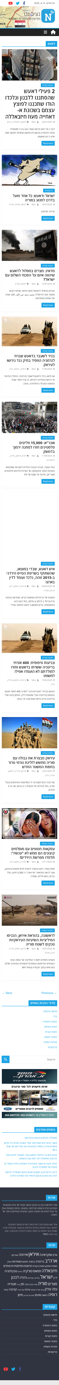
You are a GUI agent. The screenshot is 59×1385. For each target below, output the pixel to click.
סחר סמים (33, 1284)
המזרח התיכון (51, 1266)
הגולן (9, 1261)
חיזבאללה (16, 122)
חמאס (37, 1271)
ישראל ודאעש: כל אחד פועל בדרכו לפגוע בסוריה (34, 197)
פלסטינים (51, 460)
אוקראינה (45, 1254)
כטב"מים (31, 1278)
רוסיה (52, 1294)
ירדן (11, 586)
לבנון (9, 122)
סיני (18, 1284)
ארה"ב (17, 771)
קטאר (6, 1289)
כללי (55, 1016)
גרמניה (23, 369)
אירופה (23, 586)
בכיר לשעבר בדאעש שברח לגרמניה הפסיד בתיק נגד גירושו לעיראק (31, 360)
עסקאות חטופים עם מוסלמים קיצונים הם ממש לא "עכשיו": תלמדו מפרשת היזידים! (33, 853)
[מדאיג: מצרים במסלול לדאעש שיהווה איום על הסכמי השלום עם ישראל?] (29, 232)
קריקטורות (49, 190)
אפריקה (14, 1255)
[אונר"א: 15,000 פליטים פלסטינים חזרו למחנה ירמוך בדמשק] (29, 404)
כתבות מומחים (50, 1026)
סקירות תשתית (50, 1042)
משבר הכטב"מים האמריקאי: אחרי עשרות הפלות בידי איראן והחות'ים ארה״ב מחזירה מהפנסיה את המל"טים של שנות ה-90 (30, 1146)
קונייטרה (20, 1289)
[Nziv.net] (53, 32)
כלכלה (23, 1278)
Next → (7, 993)
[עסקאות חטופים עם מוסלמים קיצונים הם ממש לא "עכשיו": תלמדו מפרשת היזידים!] (29, 810)
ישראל (17, 204)
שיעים (47, 952)
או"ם (24, 455)
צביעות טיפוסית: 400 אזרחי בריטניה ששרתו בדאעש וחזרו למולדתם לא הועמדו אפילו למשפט (33, 669)
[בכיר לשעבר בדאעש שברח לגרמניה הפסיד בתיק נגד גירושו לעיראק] (29, 318)
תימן (20, 1295)
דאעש (23, 122)
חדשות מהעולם (50, 1011)
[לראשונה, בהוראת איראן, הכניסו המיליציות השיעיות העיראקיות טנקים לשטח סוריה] (29, 896)
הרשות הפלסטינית (21, 1266)
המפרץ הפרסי (38, 1266)
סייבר (27, 1284)
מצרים (17, 283)
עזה (54, 1289)
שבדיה (46, 590)
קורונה (13, 1289)
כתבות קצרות (47, 85)
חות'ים (7, 1266)
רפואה (45, 1295)
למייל (45, 1234)
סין (22, 1284)
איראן (23, 771)
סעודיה (11, 1284)
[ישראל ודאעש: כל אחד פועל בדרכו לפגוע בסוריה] (29, 157)
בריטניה (23, 680)
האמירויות (17, 1261)
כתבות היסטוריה (50, 1021)
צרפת (52, 590)
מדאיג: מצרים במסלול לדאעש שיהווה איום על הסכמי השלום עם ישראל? (30, 275)
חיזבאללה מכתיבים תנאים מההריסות (41, 1137)
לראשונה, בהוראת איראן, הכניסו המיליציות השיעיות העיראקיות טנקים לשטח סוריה (31, 940)
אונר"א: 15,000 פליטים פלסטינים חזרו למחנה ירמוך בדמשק (34, 447)
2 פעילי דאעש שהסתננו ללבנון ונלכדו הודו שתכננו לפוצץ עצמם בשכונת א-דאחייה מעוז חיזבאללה (30, 103)
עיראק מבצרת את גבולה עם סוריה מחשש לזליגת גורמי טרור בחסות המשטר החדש (31, 762)
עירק (11, 369)
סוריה (11, 204)
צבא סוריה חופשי (37, 1289)
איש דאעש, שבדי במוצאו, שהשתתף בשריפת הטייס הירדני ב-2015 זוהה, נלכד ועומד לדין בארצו (30, 575)
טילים (20, 1271)
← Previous (49, 993)
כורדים (37, 1278)
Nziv (33, 122)
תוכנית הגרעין (28, 1295)
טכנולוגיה (11, 1271)
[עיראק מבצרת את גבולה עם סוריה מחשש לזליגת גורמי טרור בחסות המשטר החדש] (29, 719)
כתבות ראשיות (47, 843)
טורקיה (27, 1271)
